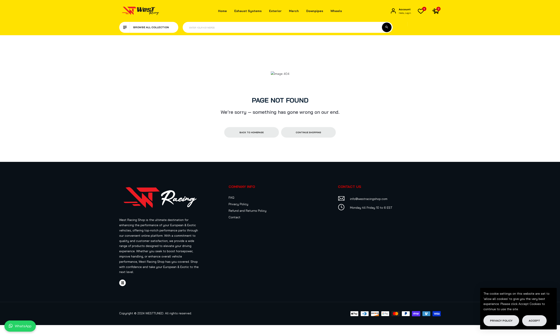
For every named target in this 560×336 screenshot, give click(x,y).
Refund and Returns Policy (247, 211)
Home (222, 11)
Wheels (336, 11)
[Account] (393, 11)
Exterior (275, 11)
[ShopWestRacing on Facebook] (122, 283)
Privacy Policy (238, 204)
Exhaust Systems (248, 11)
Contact (234, 217)
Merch (294, 11)
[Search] (387, 27)
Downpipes (314, 11)
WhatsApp (23, 326)
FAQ (231, 198)
